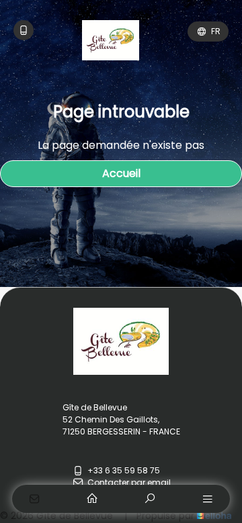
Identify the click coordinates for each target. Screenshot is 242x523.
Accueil (121, 173)
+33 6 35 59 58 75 (123, 470)
